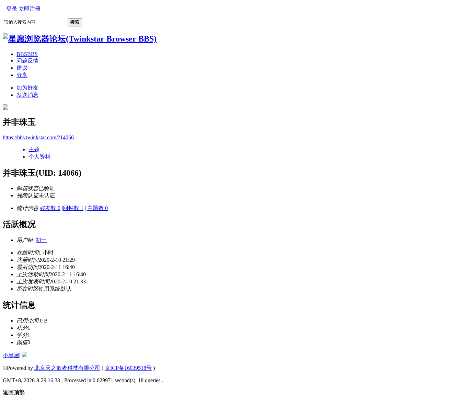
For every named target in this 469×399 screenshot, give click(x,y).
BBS (27, 54)
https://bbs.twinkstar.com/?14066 (38, 137)
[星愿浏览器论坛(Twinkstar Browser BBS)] (80, 38)
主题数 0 (97, 208)
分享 (21, 75)
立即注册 (30, 9)
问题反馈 (27, 60)
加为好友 (27, 88)
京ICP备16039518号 (128, 368)
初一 (41, 240)
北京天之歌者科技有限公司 (67, 368)
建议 (21, 68)
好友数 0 (50, 208)
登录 (11, 9)
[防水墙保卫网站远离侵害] (24, 355)
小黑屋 (11, 355)
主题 (33, 149)
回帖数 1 (73, 208)
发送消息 (27, 95)
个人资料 (39, 157)
